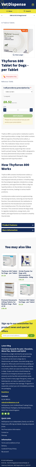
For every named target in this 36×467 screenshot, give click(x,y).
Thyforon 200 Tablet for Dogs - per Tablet (9, 272)
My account (5, 452)
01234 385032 (5, 399)
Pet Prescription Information (10, 429)
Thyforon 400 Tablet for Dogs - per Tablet (27, 301)
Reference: (4, 82)
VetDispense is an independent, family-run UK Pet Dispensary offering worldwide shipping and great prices (17, 424)
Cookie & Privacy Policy (9, 449)
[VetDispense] (13, 4)
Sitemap (4, 435)
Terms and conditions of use (10, 443)
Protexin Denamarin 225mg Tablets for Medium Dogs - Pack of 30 (9, 303)
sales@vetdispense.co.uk (10, 402)
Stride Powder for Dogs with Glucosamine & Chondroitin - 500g (26, 274)
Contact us (4, 432)
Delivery (4, 446)
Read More (5, 392)
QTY (4, 107)
